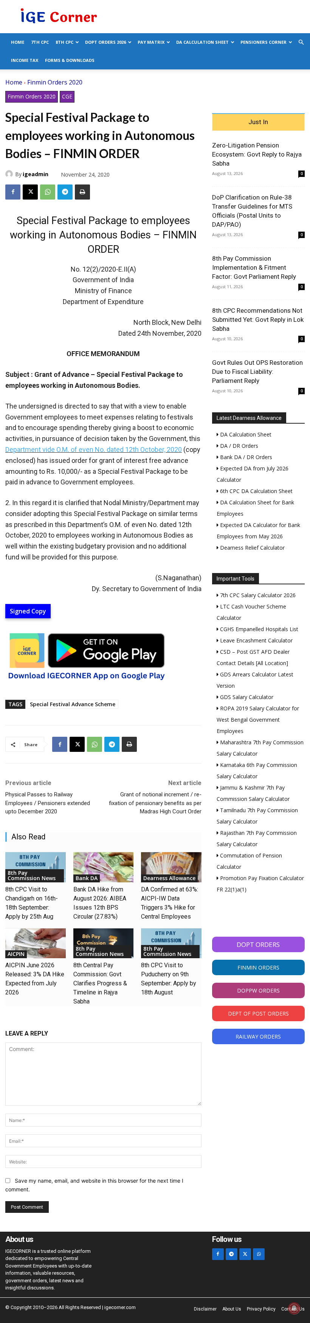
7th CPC (40, 42)
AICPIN (16, 953)
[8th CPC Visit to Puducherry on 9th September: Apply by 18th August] (171, 943)
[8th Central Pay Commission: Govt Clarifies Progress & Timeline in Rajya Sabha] (103, 943)
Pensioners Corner (263, 42)
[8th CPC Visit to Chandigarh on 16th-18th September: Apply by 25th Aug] (35, 867)
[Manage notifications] (294, 1308)
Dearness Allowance (169, 878)
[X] (30, 192)
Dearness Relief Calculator (252, 547)
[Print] (82, 192)
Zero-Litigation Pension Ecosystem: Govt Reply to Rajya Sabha (257, 154)
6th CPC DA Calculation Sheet (256, 491)
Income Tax (24, 60)
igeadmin (35, 174)
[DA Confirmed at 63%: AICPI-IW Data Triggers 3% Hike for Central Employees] (171, 867)
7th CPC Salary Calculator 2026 (257, 595)
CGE (67, 96)
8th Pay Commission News (32, 875)
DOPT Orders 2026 (105, 42)
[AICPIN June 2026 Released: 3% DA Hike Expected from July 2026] (35, 943)
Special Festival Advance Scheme (72, 704)
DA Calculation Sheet (202, 42)
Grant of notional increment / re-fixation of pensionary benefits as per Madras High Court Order (155, 803)
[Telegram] (65, 192)
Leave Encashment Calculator (256, 640)
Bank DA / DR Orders (245, 457)
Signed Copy (28, 611)
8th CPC (64, 42)
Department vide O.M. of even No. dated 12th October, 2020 (93, 449)
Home (17, 42)
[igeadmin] (10, 174)
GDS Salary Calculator (246, 697)
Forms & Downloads (70, 60)
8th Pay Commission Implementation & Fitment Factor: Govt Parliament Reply (254, 267)
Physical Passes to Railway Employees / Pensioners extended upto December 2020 (47, 803)
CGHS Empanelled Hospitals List (258, 629)
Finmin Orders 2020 (54, 82)
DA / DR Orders (238, 445)
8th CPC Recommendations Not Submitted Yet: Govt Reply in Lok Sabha (258, 319)
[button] (301, 42)
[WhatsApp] (47, 192)
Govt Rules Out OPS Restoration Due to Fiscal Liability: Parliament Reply (257, 371)
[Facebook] (12, 192)
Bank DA (87, 878)
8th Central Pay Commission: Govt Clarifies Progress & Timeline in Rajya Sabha (100, 983)
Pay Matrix (151, 42)
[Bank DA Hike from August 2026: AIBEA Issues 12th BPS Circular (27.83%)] (103, 867)
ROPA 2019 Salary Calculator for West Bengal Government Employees (258, 719)
